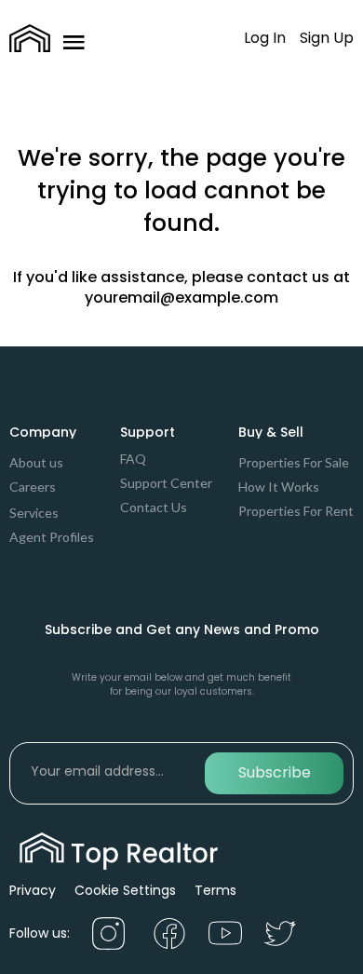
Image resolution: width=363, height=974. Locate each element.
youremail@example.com (181, 297)
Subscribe (274, 772)
